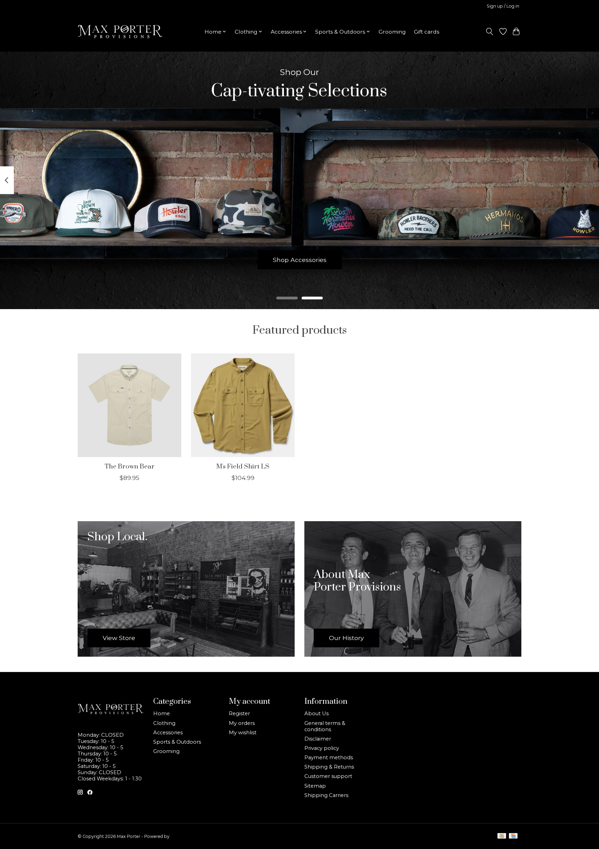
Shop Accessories (300, 259)
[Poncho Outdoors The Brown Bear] (129, 405)
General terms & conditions (324, 726)
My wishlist (243, 732)
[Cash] (501, 836)
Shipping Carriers (326, 795)
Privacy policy (321, 748)
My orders (242, 723)
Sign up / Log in (503, 6)
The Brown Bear (130, 466)
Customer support (328, 776)
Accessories (168, 732)
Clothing (164, 723)
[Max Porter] (120, 31)
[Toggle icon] (490, 31)
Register (239, 713)
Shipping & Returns (329, 767)
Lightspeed (182, 836)
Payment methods (328, 757)
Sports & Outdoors (177, 742)
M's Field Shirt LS (242, 466)
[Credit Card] (513, 836)
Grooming (392, 31)
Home (161, 713)
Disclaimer (317, 739)
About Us (316, 713)
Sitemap (315, 786)
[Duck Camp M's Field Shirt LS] (243, 405)
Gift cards (426, 31)
